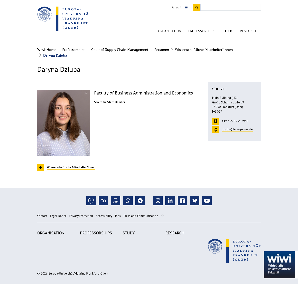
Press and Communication (140, 216)
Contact (42, 216)
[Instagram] (158, 200)
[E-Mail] (115, 200)
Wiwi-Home (46, 49)
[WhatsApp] (128, 200)
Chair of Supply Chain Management (119, 49)
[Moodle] (103, 200)
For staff (176, 7)
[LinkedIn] (170, 200)
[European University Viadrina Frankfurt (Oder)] (64, 19)
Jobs (118, 216)
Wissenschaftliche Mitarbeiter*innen (204, 49)
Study (228, 31)
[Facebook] (182, 200)
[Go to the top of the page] (162, 216)
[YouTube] (207, 200)
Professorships (201, 31)
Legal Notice (58, 216)
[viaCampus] (91, 200)
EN (186, 7)
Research (248, 31)
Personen (161, 49)
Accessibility (104, 216)
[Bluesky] (194, 200)
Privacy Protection (81, 216)
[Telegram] (140, 200)
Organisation (169, 31)
